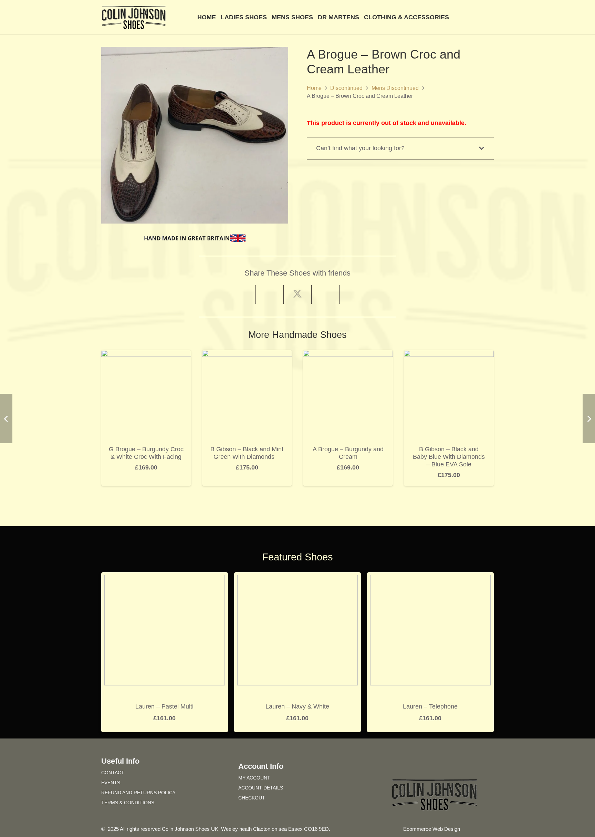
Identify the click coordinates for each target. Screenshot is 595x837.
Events (110, 782)
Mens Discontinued (395, 88)
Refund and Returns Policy (138, 792)
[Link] (479, 17)
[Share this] (270, 294)
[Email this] (242, 294)
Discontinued (346, 88)
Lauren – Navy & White (297, 706)
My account (254, 778)
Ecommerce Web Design (431, 829)
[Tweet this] (298, 294)
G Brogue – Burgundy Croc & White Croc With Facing (146, 453)
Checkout (251, 797)
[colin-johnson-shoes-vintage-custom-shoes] (133, 17)
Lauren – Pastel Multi (164, 706)
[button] (490, 17)
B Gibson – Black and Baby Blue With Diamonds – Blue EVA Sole (449, 456)
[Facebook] (422, 765)
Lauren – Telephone (430, 706)
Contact (112, 772)
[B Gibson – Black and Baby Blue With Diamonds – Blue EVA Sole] (449, 354)
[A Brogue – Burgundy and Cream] (348, 354)
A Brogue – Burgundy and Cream (348, 453)
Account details (260, 787)
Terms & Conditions (127, 802)
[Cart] (463, 17)
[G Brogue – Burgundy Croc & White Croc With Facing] (146, 354)
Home (314, 88)
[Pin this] (326, 294)
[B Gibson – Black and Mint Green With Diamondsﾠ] (247, 354)
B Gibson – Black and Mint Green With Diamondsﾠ (246, 453)
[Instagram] (447, 765)
